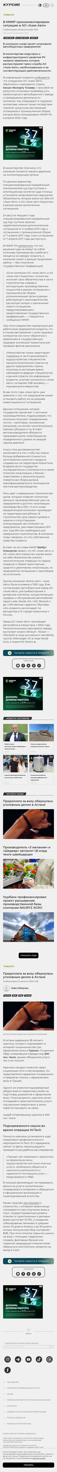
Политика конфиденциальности (23, 1388)
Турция (28, 995)
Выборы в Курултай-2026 (19, 1424)
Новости (8, 14)
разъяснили (25, 245)
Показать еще (29, 955)
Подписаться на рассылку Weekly (22, 1343)
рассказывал (31, 1203)
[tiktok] (39, 1359)
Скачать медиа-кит (16, 1418)
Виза (15, 995)
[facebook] (7, 1370)
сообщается (41, 77)
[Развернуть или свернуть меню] (52, 5)
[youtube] (28, 1359)
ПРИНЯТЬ (28, 1465)
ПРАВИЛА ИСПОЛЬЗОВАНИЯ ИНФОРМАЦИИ (26, 1412)
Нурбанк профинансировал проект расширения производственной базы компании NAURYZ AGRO (24, 902)
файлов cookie (38, 1458)
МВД (20, 995)
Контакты (12, 1406)
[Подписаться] (52, 1346)
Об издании (13, 1382)
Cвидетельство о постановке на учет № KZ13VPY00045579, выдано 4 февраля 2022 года (23, 1446)
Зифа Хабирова (19, 988)
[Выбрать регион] (40, 5)
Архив (10, 1394)
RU (46, 5)
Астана (7, 995)
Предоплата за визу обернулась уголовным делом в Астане (28, 802)
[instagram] (7, 1359)
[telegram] (18, 1359)
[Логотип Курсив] (11, 4)
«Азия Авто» (9, 38)
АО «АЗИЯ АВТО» (22, 38)
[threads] (49, 1359)
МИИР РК (34, 38)
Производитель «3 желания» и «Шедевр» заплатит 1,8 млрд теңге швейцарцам (26, 851)
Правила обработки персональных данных (29, 1400)
